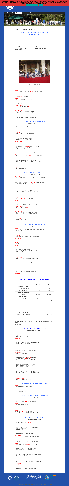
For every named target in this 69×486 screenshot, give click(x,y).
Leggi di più (41, 4)
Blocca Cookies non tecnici (33, 4)
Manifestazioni (18, 12)
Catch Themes (49, 484)
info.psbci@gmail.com (29, 478)
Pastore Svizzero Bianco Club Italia (28, 484)
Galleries (41, 12)
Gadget (36, 12)
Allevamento (25, 12)
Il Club (13, 12)
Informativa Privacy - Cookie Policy (34, 479)
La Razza (7, 12)
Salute (31, 12)
